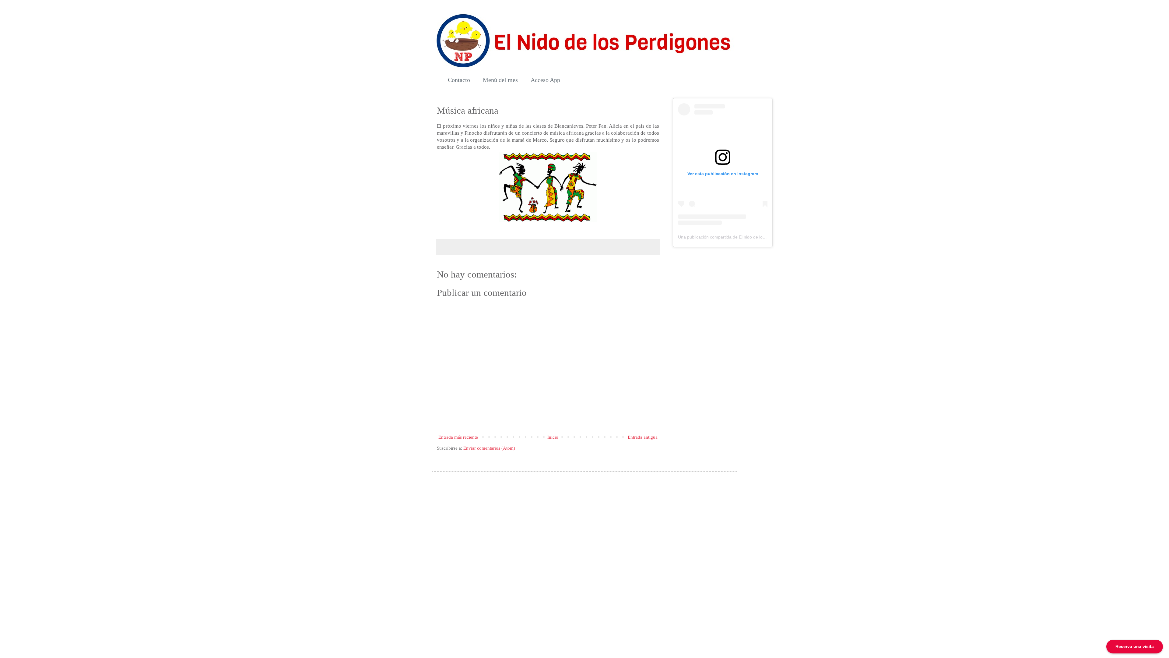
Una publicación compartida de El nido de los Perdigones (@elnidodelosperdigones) (759, 237)
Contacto (459, 79)
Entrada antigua (643, 437)
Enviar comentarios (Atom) (489, 448)
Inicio (552, 437)
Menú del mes (500, 79)
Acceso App (545, 79)
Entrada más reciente (458, 437)
